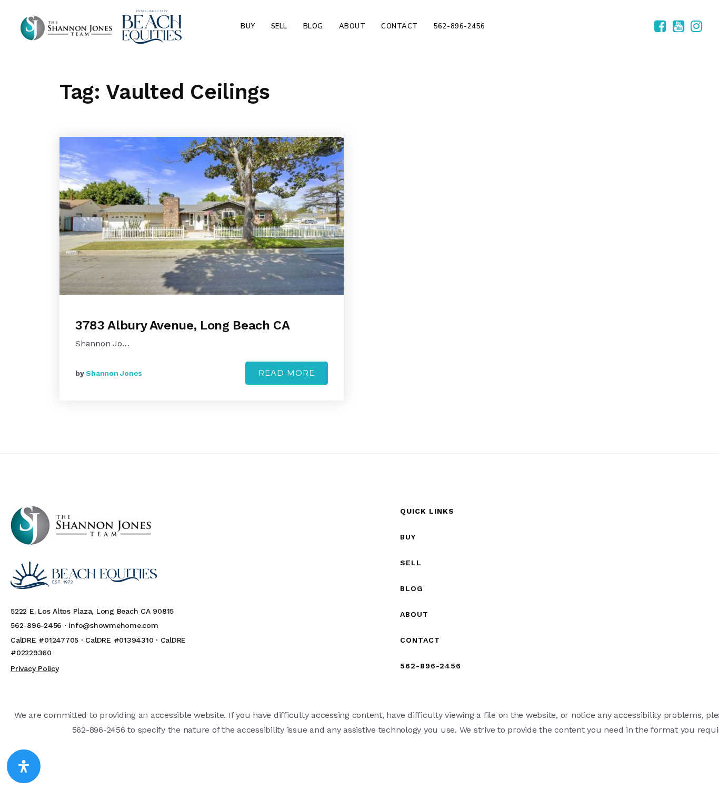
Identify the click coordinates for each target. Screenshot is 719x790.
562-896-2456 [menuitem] (459, 26)
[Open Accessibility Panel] (23, 766)
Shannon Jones (114, 373)
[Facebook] (660, 27)
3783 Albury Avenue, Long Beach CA (182, 325)
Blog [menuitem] (313, 26)
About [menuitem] (352, 26)
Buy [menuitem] (248, 26)
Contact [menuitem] (399, 26)
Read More (286, 373)
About (414, 614)
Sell (411, 562)
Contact (420, 640)
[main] (359, 253)
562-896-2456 (430, 666)
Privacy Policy (35, 668)
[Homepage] (101, 26)
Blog (411, 588)
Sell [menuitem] (279, 26)
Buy (408, 537)
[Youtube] (678, 27)
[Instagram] (696, 27)
